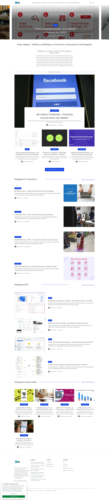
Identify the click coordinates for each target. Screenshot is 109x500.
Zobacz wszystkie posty (88, 179)
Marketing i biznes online (62, 2)
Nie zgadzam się (14, 493)
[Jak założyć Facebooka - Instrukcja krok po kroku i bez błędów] (54, 101)
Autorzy (49, 459)
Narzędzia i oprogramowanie (74, 2)
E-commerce (44, 2)
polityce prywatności (18, 491)
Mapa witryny (55, 490)
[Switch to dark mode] (93, 3)
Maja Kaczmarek (50, 464)
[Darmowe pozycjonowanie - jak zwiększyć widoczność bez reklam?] (54, 22)
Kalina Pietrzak (49, 466)
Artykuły (33, 459)
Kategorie (65, 459)
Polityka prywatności (29, 490)
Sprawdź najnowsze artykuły (54, 169)
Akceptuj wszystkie (13, 496)
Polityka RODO (40, 490)
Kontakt (35, 490)
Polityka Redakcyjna (48, 490)
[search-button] (90, 2)
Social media (53, 2)
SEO (49, 2)
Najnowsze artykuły (36, 2)
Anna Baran (49, 462)
